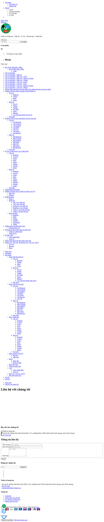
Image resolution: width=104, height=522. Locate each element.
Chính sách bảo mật (11, 501)
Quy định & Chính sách (12, 499)
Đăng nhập (4, 20)
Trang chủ (8, 382)
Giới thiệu (8, 496)
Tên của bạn (6, 445)
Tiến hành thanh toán (20, 520)
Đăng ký (3, 22)
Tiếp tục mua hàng (7, 520)
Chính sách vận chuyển (12, 498)
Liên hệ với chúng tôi (12, 384)
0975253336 (7, 435)
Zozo (37, 507)
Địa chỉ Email (6, 447)
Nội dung (5, 456)
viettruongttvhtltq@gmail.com (11, 488)
